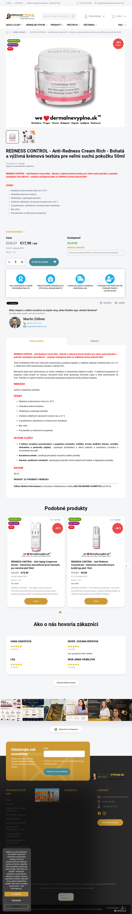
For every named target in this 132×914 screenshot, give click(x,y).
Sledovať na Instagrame (68, 729)
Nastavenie (16, 900)
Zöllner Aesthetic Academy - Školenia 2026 (43, 3)
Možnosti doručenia (76, 247)
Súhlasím (17, 894)
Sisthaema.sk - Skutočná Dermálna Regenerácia (34, 884)
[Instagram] (104, 813)
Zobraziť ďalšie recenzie (66, 683)
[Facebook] (99, 813)
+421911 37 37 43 (34, 323)
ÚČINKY (9, 185)
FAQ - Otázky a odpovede (16, 815)
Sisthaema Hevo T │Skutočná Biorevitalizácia (66, 897)
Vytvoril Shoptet (112, 908)
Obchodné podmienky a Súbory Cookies (15, 841)
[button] (60, 612)
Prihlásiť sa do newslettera (57, 772)
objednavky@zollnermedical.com (115, 797)
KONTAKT (19, 3)
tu (21, 889)
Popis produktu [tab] (37, 341)
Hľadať (73, 16)
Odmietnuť (16, 906)
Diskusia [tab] (95, 341)
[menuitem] (15, 25)
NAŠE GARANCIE (13, 819)
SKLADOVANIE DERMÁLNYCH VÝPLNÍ (15, 828)
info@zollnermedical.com (37, 326)
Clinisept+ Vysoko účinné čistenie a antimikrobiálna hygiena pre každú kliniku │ (85, 884)
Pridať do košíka (40, 262)
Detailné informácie (14, 232)
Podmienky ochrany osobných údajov (14, 835)
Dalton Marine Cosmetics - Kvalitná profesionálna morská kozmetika (66, 888)
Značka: (20, 166)
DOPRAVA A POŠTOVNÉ (15, 823)
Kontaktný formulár (110, 822)
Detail (36, 601)
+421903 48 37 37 (109, 806)
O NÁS (8, 3)
